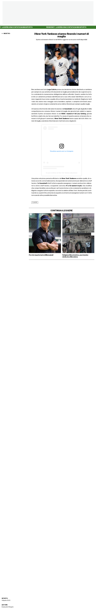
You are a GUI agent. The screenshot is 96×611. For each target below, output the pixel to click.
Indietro (6, 33)
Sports (5, 598)
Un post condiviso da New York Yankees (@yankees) (61, 173)
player (34, 202)
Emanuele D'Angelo (8, 607)
